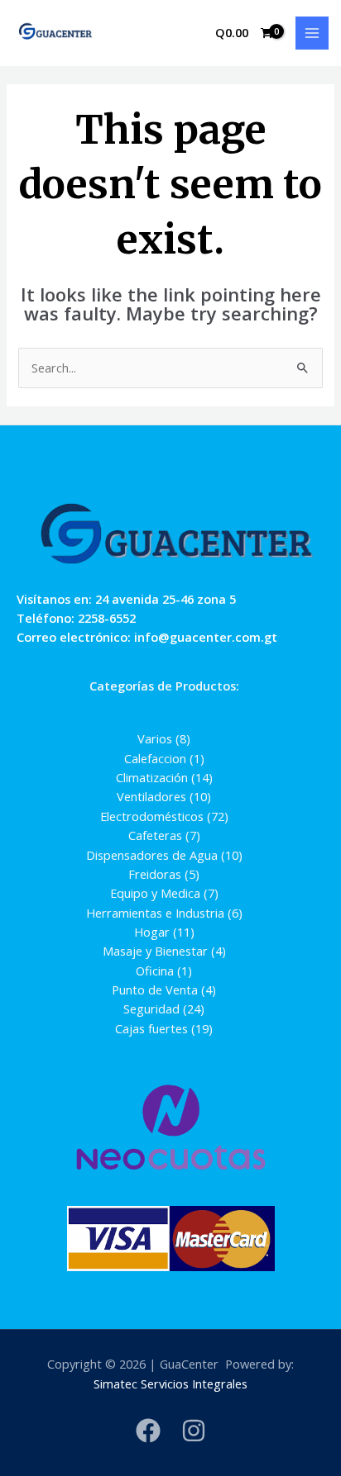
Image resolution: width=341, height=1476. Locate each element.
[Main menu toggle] (312, 33)
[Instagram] (193, 1430)
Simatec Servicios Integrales (170, 1383)
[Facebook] (148, 1430)
